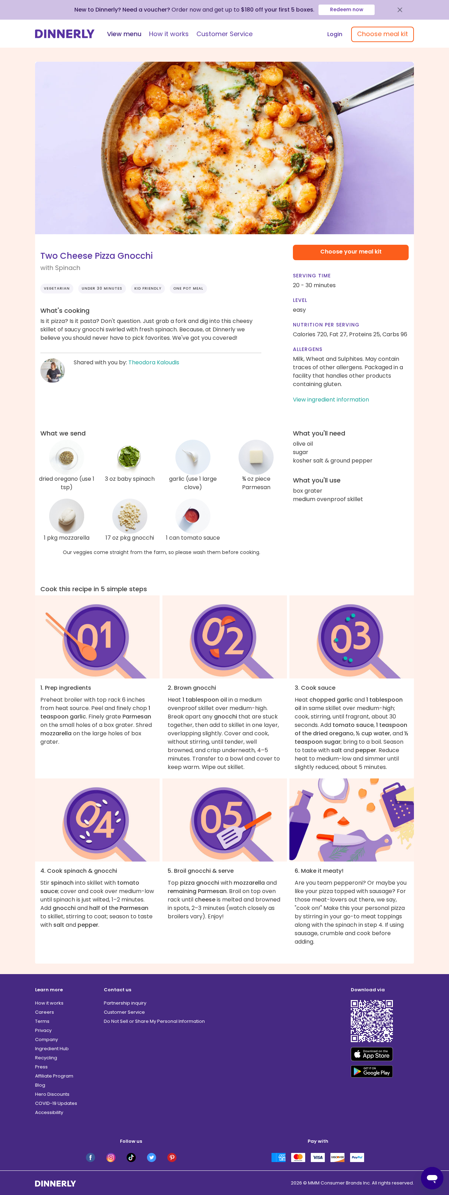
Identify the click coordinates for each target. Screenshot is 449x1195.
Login (334, 34)
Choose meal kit (382, 33)
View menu (124, 33)
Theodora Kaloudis (153, 362)
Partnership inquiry (125, 1003)
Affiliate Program (54, 1076)
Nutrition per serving (326, 324)
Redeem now (346, 9)
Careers (44, 1012)
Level (300, 300)
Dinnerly (65, 33)
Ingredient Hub (52, 1048)
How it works (169, 33)
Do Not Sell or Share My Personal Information (154, 1021)
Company (46, 1039)
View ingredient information (331, 400)
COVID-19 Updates (56, 1103)
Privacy (43, 1030)
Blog (40, 1085)
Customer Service (224, 33)
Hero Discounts (52, 1094)
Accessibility (49, 1112)
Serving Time (312, 275)
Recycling (46, 1057)
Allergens (307, 349)
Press (41, 1067)
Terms (42, 1021)
